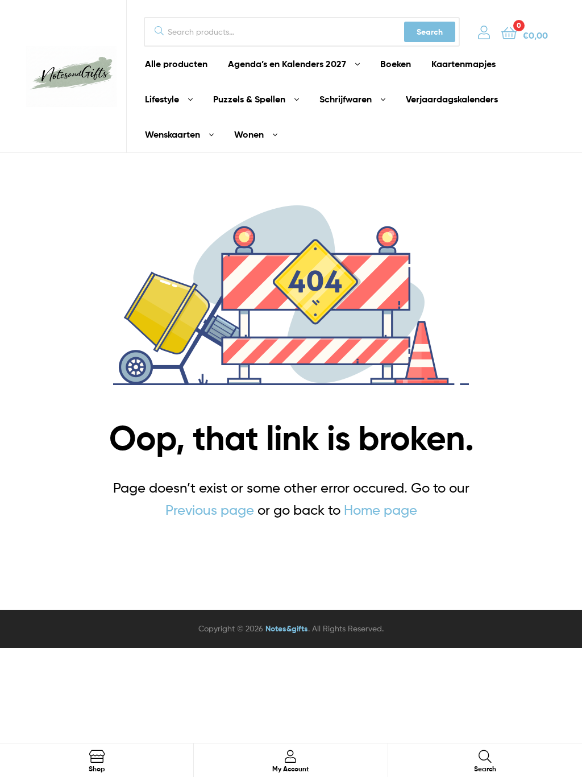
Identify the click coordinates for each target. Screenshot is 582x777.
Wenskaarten (172, 134)
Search (430, 32)
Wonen (249, 134)
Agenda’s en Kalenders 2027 (287, 63)
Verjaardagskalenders (452, 99)
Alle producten (176, 63)
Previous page (209, 510)
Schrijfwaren (345, 99)
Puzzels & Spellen (249, 99)
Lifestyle (162, 99)
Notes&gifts (286, 628)
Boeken (395, 63)
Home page (380, 510)
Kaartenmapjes (463, 63)
